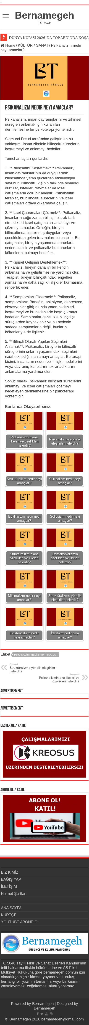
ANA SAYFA (11, 908)
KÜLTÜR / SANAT (33, 45)
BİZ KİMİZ (9, 872)
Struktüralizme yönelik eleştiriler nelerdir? (32, 668)
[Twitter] (42, 1014)
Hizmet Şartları (14, 893)
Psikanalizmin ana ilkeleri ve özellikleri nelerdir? (59, 678)
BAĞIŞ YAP (11, 879)
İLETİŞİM (9, 886)
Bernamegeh (44, 15)
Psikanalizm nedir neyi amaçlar (36, 654)
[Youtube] (46, 1014)
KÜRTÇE (8, 915)
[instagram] (51, 1014)
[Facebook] (37, 1014)
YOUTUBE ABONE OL (20, 922)
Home (9, 45)
